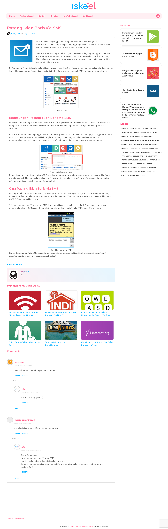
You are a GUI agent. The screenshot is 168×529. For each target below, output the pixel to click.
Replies (15, 380)
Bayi (147, 128)
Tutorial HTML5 (128, 164)
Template (157, 152)
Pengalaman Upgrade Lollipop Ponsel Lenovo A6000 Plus (133, 73)
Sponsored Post (144, 152)
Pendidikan (136, 148)
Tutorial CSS (155, 160)
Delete (25, 375)
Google (131, 136)
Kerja (133, 140)
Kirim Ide (54, 16)
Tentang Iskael (27, 16)
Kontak (41, 16)
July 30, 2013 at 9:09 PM (23, 365)
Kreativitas (154, 140)
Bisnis (153, 128)
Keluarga (125, 140)
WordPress (142, 176)
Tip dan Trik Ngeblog (130, 156)
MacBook (154, 144)
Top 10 (124, 160)
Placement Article (150, 148)
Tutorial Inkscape (144, 164)
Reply (17, 375)
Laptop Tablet (136, 144)
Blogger (125, 132)
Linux (146, 144)
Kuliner (125, 144)
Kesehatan (142, 140)
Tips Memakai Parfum (149, 156)
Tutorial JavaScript (130, 168)
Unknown (19, 362)
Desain (143, 132)
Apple (141, 128)
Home (12, 16)
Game (124, 136)
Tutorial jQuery (128, 176)
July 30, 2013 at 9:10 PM (29, 392)
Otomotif (126, 148)
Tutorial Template (147, 172)
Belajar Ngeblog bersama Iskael (81, 526)
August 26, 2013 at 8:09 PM (24, 423)
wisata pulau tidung (24, 420)
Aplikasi (134, 128)
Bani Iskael (88, 16)
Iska (23, 389)
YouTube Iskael (70, 16)
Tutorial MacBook (148, 168)
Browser (135, 132)
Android (125, 128)
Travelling (133, 160)
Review (20, 264)
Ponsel (125, 152)
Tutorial (143, 160)
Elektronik (152, 132)
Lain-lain (11, 264)
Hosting (139, 136)
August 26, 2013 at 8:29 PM (31, 450)
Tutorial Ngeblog (129, 172)
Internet (149, 136)
